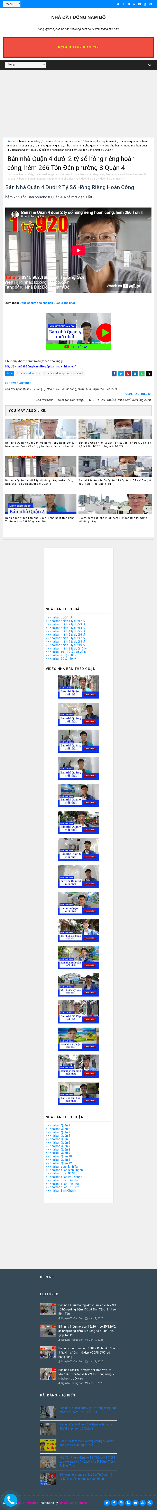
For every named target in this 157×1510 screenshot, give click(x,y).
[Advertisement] (78, 108)
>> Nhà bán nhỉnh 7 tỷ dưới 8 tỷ (65, 641)
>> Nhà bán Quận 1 (58, 1125)
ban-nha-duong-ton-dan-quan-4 (62, 141)
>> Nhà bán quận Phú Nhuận (64, 1177)
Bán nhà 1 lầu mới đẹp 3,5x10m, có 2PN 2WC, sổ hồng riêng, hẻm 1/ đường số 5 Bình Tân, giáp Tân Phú (87, 1331)
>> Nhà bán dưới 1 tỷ (59, 617)
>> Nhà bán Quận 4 (58, 1135)
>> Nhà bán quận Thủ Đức (62, 1187)
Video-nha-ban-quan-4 (111, 178)
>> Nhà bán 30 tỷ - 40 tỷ (61, 658)
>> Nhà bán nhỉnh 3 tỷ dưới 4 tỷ (65, 627)
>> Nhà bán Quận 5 (58, 1139)
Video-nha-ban (111, 145)
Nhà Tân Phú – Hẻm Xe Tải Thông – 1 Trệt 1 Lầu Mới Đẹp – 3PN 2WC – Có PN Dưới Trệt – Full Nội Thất (87, 1461)
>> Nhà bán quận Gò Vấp (61, 1173)
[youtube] (145, 4)
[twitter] (118, 4)
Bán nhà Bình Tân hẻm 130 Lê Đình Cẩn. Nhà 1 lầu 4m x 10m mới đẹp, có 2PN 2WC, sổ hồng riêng (86, 1352)
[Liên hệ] (9, 1499)
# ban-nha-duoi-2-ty (28, 373)
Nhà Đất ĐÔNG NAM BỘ (78, 17)
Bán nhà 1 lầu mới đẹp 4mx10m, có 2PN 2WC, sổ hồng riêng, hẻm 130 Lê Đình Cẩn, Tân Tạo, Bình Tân (87, 1309)
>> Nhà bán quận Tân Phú (62, 1183)
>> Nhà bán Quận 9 (58, 1152)
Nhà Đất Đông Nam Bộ (72, 1502)
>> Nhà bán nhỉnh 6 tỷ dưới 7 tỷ (65, 638)
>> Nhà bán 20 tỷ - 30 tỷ (61, 655)
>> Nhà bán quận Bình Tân (62, 1166)
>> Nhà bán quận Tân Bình (62, 1180)
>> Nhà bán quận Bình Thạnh (64, 1170)
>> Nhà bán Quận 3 (58, 1132)
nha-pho (71, 145)
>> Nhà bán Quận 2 (58, 1129)
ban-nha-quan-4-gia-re (49, 145)
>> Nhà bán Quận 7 (58, 1146)
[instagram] (128, 4)
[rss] (134, 4)
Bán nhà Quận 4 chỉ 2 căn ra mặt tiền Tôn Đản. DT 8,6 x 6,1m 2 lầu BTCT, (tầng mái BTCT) (114, 444)
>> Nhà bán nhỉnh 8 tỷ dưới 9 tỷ (65, 645)
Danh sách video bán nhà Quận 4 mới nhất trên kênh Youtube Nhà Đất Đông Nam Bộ (40, 520)
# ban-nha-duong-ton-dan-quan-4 (63, 373)
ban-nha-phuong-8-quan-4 (100, 141)
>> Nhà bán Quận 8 (58, 1149)
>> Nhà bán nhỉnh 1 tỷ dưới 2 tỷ (65, 621)
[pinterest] (150, 4)
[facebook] (123, 4)
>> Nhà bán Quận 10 (59, 1156)
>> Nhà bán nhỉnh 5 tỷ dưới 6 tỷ (65, 634)
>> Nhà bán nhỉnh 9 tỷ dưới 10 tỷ (66, 648)
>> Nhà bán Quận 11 (59, 1159)
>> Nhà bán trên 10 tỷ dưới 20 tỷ (66, 651)
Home (11, 141)
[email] (139, 4)
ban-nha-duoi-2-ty (29, 141)
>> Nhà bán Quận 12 (59, 1163)
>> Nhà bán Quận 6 (58, 1142)
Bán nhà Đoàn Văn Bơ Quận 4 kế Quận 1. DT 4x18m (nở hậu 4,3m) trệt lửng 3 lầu (114, 482)
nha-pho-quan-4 (89, 145)
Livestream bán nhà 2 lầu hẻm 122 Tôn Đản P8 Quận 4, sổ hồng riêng (114, 520)
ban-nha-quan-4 (129, 141)
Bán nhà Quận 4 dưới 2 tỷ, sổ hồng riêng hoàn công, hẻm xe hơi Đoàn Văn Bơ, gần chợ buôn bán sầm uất (39, 444)
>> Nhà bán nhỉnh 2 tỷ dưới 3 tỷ (65, 624)
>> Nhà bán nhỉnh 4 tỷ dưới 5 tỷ (65, 631)
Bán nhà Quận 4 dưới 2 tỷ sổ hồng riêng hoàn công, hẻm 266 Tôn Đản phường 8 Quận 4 (39, 482)
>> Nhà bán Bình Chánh (61, 1190)
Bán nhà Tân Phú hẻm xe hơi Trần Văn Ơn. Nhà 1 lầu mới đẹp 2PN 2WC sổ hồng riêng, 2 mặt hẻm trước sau (86, 1374)
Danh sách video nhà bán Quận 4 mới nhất (47, 303)
